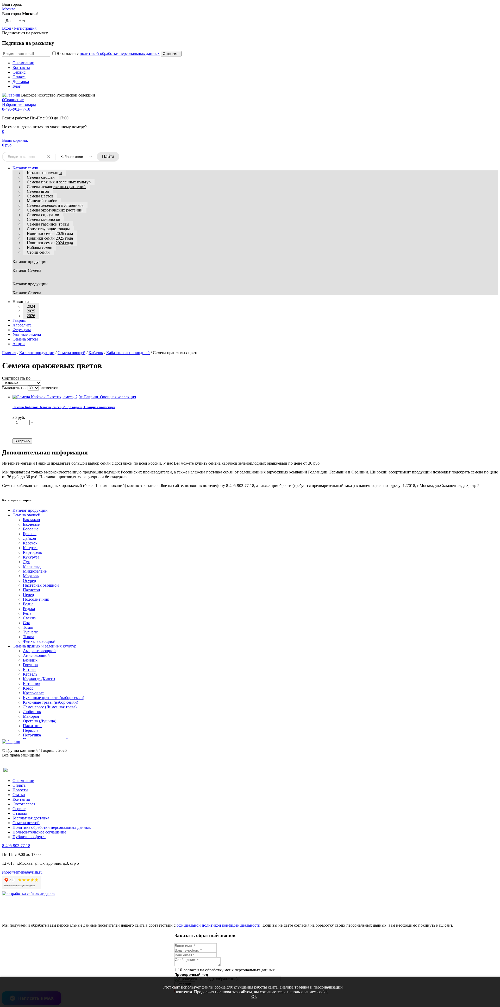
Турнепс (30, 632)
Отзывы (19, 813)
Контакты (21, 67)
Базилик (30, 660)
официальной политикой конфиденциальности (218, 925)
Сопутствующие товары (48, 229)
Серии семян (38, 252)
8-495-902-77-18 (16, 109)
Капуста (30, 548)
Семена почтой (26, 822)
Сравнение (13, 100)
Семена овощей (41, 177)
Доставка (20, 81)
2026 (31, 315)
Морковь (31, 576)
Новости (20, 790)
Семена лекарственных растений (56, 186)
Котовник (31, 683)
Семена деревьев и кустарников (55, 205)
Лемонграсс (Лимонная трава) (50, 707)
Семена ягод (38, 191)
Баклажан (31, 519)
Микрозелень (35, 571)
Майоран (31, 716)
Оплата (19, 77)
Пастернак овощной (41, 585)
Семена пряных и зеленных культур (59, 182)
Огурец (29, 580)
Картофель (32, 552)
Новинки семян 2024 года (50, 243)
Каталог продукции (44, 172)
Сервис (19, 72)
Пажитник (32, 725)
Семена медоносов (43, 219)
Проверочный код (191, 974)
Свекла (29, 618)
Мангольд (32, 566)
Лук (26, 562)
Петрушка (32, 735)
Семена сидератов (43, 215)
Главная (9, 352)
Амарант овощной (39, 651)
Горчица (30, 665)
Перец (28, 594)
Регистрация (25, 28)
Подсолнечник (36, 599)
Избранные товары (19, 104)
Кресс (28, 688)
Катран (29, 669)
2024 (31, 306)
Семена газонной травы (48, 224)
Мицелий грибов (42, 200)
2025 (31, 311)
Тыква (28, 636)
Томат (28, 627)
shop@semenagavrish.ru (22, 872)
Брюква (29, 533)
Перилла (30, 730)
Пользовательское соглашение (39, 832)
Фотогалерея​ (23, 804)
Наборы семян (39, 247)
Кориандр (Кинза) (39, 679)
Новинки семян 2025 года (50, 238)
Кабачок (96, 352)
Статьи (18, 794)
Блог (16, 86)
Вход (6, 28)
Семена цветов (40, 196)
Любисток (32, 711)
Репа (27, 613)
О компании (23, 63)
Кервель (30, 674)
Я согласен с (108, 53)
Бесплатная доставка (30, 818)
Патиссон (31, 590)
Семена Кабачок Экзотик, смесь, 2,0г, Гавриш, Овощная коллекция (63, 407)
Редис (28, 604)
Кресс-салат (33, 693)
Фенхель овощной (39, 641)
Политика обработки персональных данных (51, 827)
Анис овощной (36, 655)
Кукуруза (31, 557)
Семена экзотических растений (55, 210)
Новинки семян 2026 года (50, 233)
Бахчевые (31, 524)
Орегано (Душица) (39, 721)
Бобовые (30, 529)
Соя (26, 622)
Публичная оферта (29, 837)
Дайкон (29, 538)
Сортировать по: (17, 378)
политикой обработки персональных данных (120, 53)
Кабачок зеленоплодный (128, 352)
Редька (29, 608)
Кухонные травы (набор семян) (50, 702)
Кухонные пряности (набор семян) (53, 697)
